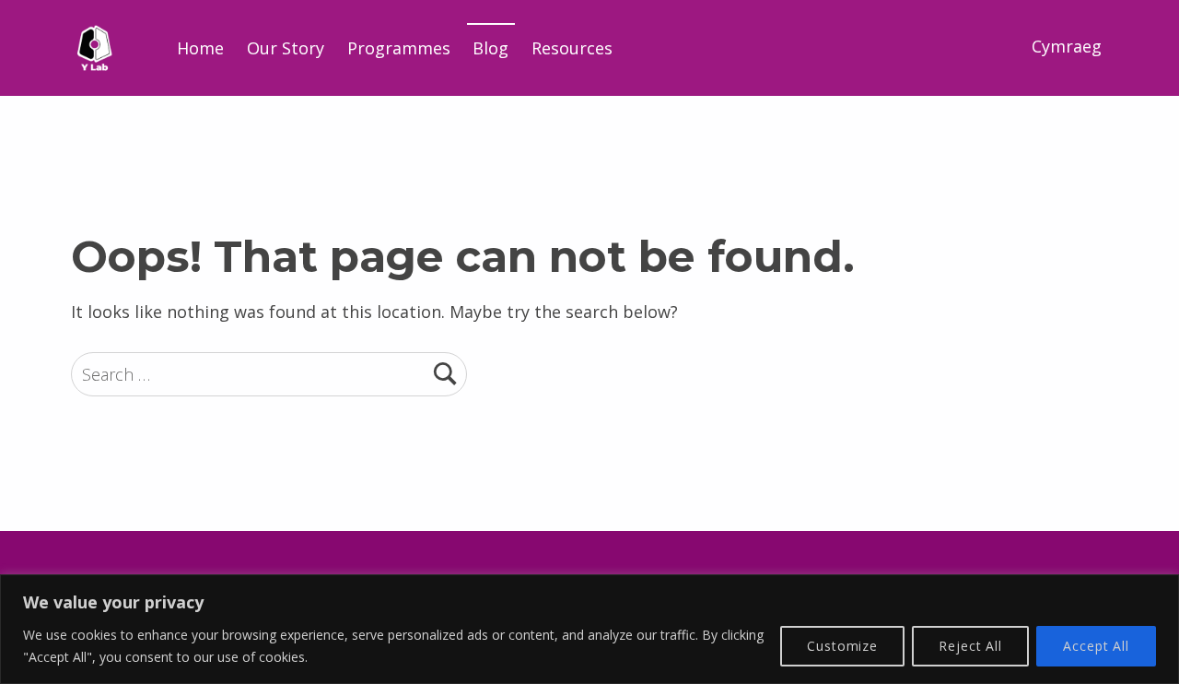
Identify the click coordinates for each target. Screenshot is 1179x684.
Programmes (398, 48)
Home (200, 48)
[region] (589, 629)
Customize (842, 646)
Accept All (1096, 646)
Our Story (285, 48)
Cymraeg (1067, 46)
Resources (572, 48)
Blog (490, 48)
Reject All (970, 646)
